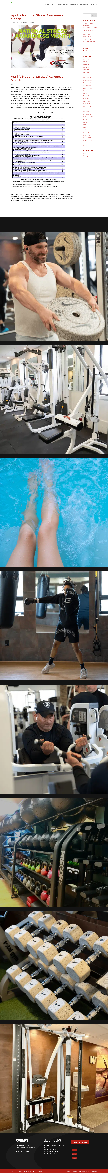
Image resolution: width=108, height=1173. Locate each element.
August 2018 (86, 90)
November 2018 (87, 83)
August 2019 (86, 59)
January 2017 (87, 138)
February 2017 (87, 135)
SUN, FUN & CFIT (88, 44)
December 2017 (87, 109)
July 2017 (85, 122)
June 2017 (86, 125)
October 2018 (87, 85)
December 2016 (87, 140)
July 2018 (85, 93)
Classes (65, 4)
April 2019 (86, 69)
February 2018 (87, 104)
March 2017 (86, 132)
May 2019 (86, 67)
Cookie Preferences (91, 1171)
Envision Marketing (79, 1171)
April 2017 (86, 130)
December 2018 (87, 80)
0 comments (32, 22)
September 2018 (88, 88)
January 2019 (87, 77)
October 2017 (87, 114)
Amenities (73, 4)
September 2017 (88, 117)
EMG (13, 22)
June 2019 (86, 64)
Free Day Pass (80, 1142)
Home (47, 4)
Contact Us (93, 4)
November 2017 (87, 111)
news (25, 22)
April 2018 (86, 98)
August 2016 (86, 145)
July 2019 (85, 62)
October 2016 (87, 143)
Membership (84, 4)
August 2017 (86, 119)
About (53, 4)
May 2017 (86, 127)
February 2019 (87, 75)
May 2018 (86, 96)
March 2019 (86, 72)
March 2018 (86, 101)
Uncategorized (87, 156)
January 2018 (87, 106)
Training (59, 4)
